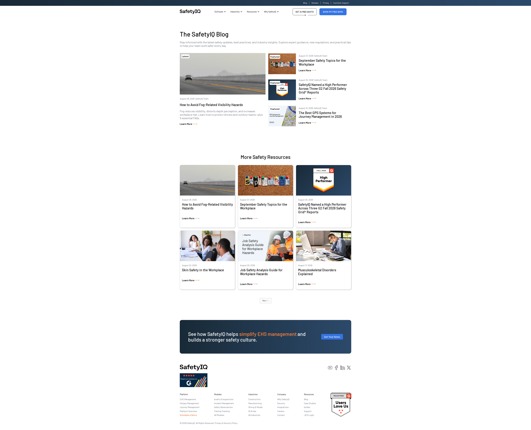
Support (308, 411)
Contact (281, 415)
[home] (190, 12)
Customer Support (341, 3)
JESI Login (309, 415)
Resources (252, 11)
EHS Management (188, 399)
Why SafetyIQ (270, 11)
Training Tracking (222, 411)
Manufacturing (255, 403)
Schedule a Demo (188, 415)
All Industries (254, 415)
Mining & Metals (255, 407)
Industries (235, 11)
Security (281, 403)
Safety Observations (223, 407)
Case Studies (310, 403)
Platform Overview (188, 411)
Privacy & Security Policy (226, 423)
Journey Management (190, 407)
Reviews (315, 3)
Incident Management (224, 403)
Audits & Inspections (223, 399)
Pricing (326, 3)
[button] (220, 12)
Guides (307, 407)
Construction (254, 399)
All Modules (219, 415)
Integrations (283, 407)
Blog (305, 3)
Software (218, 11)
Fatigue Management (189, 403)
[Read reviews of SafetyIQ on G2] (193, 380)
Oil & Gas (252, 411)
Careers (280, 411)
